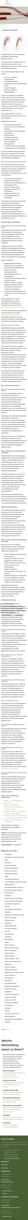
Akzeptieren (6, 615)
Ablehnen (19, 615)
